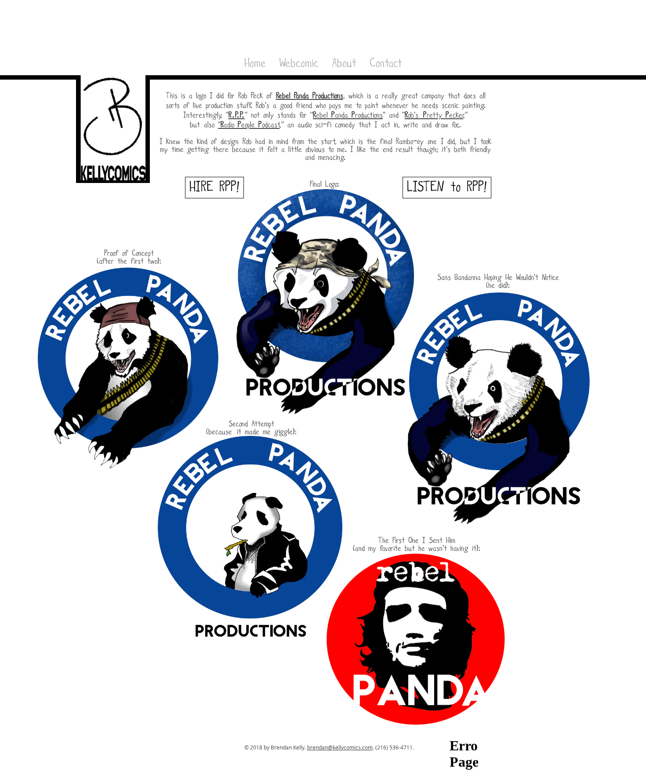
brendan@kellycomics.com (340, 747)
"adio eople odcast (248, 125)
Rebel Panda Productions (309, 96)
